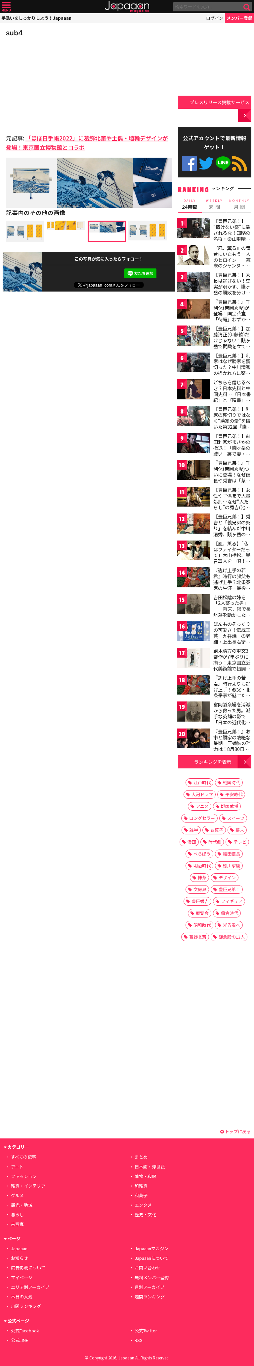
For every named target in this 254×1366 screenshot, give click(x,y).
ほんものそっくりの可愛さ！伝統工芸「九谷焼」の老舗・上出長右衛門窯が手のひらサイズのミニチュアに (231, 638)
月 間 (239, 204)
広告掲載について (28, 1267)
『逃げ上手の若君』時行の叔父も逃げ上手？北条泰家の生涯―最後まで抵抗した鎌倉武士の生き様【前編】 (231, 588)
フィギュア (231, 901)
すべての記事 (23, 1157)
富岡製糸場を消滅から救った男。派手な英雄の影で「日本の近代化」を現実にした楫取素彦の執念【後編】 (231, 722)
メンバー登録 (239, 18)
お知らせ (19, 1258)
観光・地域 (21, 1205)
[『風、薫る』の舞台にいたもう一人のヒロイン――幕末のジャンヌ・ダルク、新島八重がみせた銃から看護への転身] (193, 256)
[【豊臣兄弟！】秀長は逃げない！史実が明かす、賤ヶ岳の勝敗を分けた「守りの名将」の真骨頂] (193, 283)
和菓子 (141, 1195)
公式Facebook (189, 163)
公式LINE (223, 163)
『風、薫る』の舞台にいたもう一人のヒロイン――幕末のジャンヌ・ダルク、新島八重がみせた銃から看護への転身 (232, 265)
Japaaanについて (151, 1258)
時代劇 (214, 842)
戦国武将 (229, 806)
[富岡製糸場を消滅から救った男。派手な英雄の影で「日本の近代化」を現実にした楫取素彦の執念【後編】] (193, 712)
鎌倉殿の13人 (232, 937)
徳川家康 (231, 865)
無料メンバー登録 (152, 1277)
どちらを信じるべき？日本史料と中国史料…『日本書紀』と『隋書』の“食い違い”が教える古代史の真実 (232, 397)
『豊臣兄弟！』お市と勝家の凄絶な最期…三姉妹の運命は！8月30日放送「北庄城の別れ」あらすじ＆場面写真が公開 (232, 749)
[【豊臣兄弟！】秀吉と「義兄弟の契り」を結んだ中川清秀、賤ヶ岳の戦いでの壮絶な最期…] (193, 524)
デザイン (227, 877)
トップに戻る (237, 1131)
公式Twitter (206, 163)
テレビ (239, 842)
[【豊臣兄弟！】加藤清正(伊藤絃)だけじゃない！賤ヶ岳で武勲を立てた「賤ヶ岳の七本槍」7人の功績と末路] (193, 337)
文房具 (199, 889)
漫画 (192, 842)
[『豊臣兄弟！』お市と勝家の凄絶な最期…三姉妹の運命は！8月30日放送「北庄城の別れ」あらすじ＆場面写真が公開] (193, 740)
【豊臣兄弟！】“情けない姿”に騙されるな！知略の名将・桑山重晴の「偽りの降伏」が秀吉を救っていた (231, 235)
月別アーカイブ (149, 1287)
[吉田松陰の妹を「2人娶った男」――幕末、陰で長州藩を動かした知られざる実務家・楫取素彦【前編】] (193, 605)
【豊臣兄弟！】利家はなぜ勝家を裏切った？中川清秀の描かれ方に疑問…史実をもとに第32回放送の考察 (232, 370)
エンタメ (143, 1205)
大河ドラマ (202, 794)
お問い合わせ (147, 1267)
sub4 (14, 33)
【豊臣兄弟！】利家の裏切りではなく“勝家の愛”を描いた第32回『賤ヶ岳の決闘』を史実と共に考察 (232, 423)
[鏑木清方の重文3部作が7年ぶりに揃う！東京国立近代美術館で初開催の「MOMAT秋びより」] (193, 659)
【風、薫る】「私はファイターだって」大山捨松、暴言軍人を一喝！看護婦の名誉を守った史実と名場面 (231, 558)
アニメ (202, 806)
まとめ (141, 1157)
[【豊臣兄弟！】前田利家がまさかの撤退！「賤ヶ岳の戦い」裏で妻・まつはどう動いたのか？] (193, 444)
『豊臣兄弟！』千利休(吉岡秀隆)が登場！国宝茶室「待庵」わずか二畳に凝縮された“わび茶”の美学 (231, 316)
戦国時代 (231, 782)
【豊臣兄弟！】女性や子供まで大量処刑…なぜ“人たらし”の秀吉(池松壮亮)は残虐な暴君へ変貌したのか (232, 504)
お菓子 (216, 830)
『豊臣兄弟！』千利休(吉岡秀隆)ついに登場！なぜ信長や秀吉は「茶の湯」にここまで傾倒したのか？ (231, 477)
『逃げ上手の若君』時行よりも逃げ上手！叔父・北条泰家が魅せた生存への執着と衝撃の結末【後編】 (231, 692)
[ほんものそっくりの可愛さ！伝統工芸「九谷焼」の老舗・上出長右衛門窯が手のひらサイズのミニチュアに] (193, 632)
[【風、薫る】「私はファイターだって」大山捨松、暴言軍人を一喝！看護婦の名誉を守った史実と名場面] (193, 552)
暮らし (17, 1214)
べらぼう (202, 854)
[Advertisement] (52, 84)
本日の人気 (21, 1296)
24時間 (190, 204)
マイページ (21, 1277)
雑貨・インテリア (28, 1186)
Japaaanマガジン (151, 1248)
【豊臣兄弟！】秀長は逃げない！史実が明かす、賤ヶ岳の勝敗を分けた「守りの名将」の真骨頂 (231, 289)
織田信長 (231, 854)
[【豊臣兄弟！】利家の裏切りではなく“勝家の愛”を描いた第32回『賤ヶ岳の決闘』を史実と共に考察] (193, 417)
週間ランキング (150, 1296)
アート (17, 1167)
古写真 (17, 1224)
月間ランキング (26, 1306)
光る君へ (231, 925)
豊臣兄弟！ (229, 889)
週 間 (214, 204)
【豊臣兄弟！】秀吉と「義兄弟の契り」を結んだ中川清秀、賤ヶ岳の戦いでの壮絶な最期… (231, 531)
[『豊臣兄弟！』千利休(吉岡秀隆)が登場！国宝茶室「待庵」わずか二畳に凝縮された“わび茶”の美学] (193, 310)
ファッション (24, 1176)
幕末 (239, 830)
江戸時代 (202, 782)
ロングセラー (202, 818)
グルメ (17, 1195)
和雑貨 (141, 1186)
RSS (239, 163)
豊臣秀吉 (200, 901)
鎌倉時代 (229, 913)
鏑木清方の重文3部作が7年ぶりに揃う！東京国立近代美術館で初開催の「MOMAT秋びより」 (231, 665)
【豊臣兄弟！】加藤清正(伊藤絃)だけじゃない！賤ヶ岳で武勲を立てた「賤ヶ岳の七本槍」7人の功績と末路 (231, 346)
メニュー (6, 7)
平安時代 (233, 794)
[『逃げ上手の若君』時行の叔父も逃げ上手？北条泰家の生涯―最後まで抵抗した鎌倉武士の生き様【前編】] (193, 578)
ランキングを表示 (212, 761)
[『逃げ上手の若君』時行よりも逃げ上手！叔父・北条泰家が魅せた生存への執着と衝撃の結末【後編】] (193, 686)
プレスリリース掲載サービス (219, 102)
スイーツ (235, 818)
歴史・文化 (145, 1214)
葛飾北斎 (197, 937)
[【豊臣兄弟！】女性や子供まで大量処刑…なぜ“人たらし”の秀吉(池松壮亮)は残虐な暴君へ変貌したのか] (193, 498)
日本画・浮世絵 (150, 1167)
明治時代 (202, 865)
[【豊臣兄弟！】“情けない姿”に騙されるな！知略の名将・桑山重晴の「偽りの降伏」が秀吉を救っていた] (193, 229)
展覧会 (202, 913)
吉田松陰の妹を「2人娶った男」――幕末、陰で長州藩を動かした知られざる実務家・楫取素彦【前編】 (232, 612)
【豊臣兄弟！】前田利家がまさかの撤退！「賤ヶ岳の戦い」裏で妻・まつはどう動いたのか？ (231, 450)
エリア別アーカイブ (30, 1287)
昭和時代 (202, 925)
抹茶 (202, 877)
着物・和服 (145, 1176)
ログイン (214, 18)
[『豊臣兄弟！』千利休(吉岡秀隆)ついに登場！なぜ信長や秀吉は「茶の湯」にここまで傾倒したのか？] (193, 471)
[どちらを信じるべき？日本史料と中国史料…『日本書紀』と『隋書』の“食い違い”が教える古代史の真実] (193, 390)
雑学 (194, 830)
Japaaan (127, 7)
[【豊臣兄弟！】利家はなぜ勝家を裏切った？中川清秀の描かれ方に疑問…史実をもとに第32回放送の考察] (193, 364)
